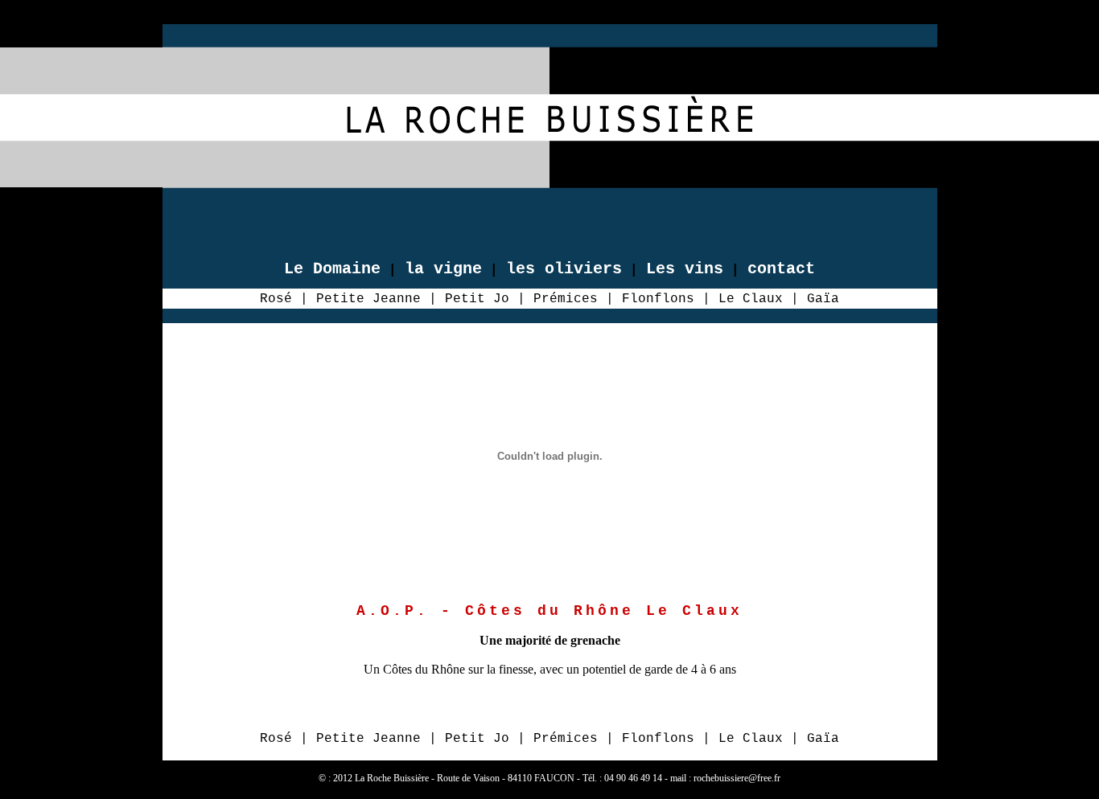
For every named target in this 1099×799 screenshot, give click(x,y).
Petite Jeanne (368, 299)
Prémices (565, 299)
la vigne (443, 269)
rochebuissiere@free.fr (737, 778)
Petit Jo (477, 299)
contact (781, 269)
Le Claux (750, 299)
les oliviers (564, 269)
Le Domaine (332, 269)
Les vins (684, 269)
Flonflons (658, 299)
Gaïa (823, 299)
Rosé (276, 299)
